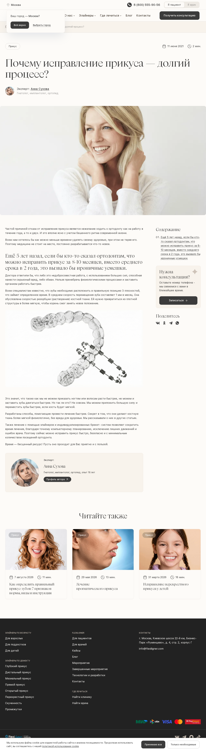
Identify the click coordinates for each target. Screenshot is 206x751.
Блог (129, 15)
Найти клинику (82, 697)
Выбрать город (42, 25)
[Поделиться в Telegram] (171, 323)
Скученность (13, 703)
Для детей (12, 650)
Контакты (143, 15)
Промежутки (13, 709)
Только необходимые (183, 744)
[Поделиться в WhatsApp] (177, 323)
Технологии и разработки (88, 675)
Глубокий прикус (16, 666)
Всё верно (20, 25)
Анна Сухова (40, 89)
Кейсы (76, 650)
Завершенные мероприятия (90, 669)
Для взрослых (14, 638)
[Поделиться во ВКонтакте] (158, 323)
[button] (69, 15)
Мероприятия (81, 662)
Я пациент (174, 4)
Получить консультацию (179, 15)
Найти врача (80, 703)
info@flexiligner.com (151, 648)
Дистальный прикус (18, 672)
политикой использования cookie (60, 746)
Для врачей (79, 644)
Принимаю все (153, 744)
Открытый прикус (16, 690)
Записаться (176, 300)
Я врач (192, 4)
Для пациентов (81, 638)
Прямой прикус (15, 684)
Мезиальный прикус (18, 678)
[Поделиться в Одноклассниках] (164, 323)
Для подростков (15, 644)
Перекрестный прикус (19, 697)
